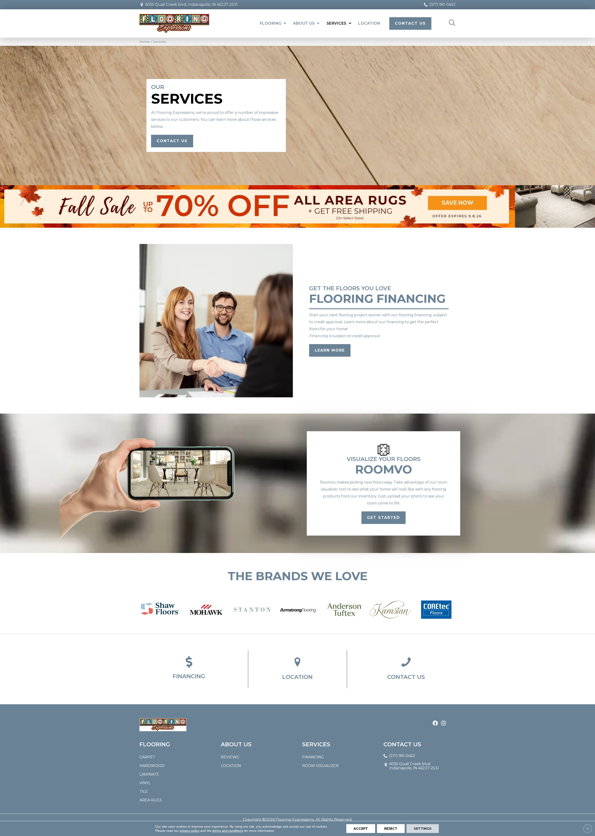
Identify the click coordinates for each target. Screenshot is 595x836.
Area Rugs (150, 800)
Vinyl (145, 783)
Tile (143, 791)
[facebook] (435, 724)
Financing (313, 757)
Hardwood (152, 766)
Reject (390, 828)
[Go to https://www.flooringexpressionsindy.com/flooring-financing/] (189, 669)
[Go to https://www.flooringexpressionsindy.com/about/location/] (297, 669)
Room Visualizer (320, 766)
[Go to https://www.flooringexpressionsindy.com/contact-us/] (406, 669)
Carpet (147, 757)
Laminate (149, 774)
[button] (172, 141)
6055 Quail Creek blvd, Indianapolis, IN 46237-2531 (191, 4)
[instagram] (443, 724)
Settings (423, 828)
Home (144, 41)
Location (231, 766)
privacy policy (189, 831)
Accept (361, 828)
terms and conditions (227, 831)
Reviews (230, 757)
